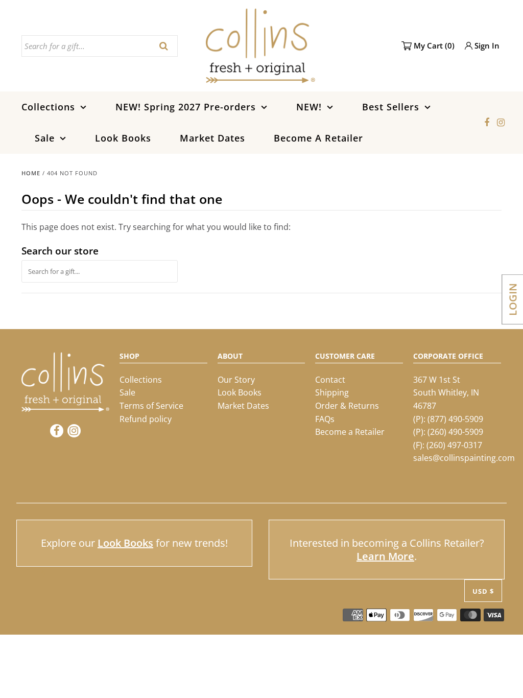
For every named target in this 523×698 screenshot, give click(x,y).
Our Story (236, 379)
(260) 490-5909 (455, 431)
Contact (330, 379)
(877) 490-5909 (455, 419)
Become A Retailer (318, 138)
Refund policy (146, 419)
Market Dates (212, 138)
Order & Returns (347, 405)
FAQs (325, 419)
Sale (45, 138)
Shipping (332, 392)
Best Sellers (390, 107)
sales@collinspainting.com (464, 457)
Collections (48, 107)
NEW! (309, 107)
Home (30, 173)
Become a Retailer (350, 431)
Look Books (123, 138)
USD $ (483, 591)
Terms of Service (151, 405)
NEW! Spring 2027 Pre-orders (185, 107)
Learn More (385, 556)
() (434, 45)
